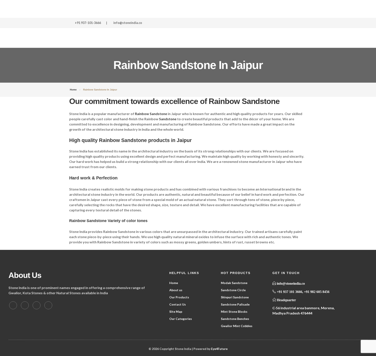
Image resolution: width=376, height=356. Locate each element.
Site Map (175, 311)
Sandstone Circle (233, 290)
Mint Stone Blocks (234, 311)
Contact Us (177, 304)
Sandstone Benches (235, 319)
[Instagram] (48, 305)
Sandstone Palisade (235, 304)
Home (173, 283)
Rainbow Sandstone (151, 114)
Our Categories (180, 319)
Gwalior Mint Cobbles (236, 326)
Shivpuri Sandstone (235, 297)
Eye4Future (219, 349)
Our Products (179, 297)
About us (175, 290)
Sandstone (167, 119)
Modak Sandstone (234, 283)
